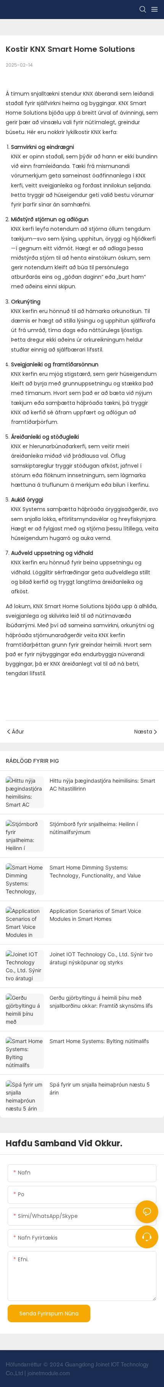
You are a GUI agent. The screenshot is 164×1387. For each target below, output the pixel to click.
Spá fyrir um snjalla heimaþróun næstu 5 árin (100, 1088)
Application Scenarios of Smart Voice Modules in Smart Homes (95, 915)
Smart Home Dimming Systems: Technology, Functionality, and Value (95, 871)
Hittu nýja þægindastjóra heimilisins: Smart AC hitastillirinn (102, 784)
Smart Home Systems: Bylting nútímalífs (99, 1041)
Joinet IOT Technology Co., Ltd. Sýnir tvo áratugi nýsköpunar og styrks (101, 958)
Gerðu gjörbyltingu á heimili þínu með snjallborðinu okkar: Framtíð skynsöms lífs (101, 1001)
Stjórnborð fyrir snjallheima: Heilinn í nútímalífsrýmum (94, 828)
